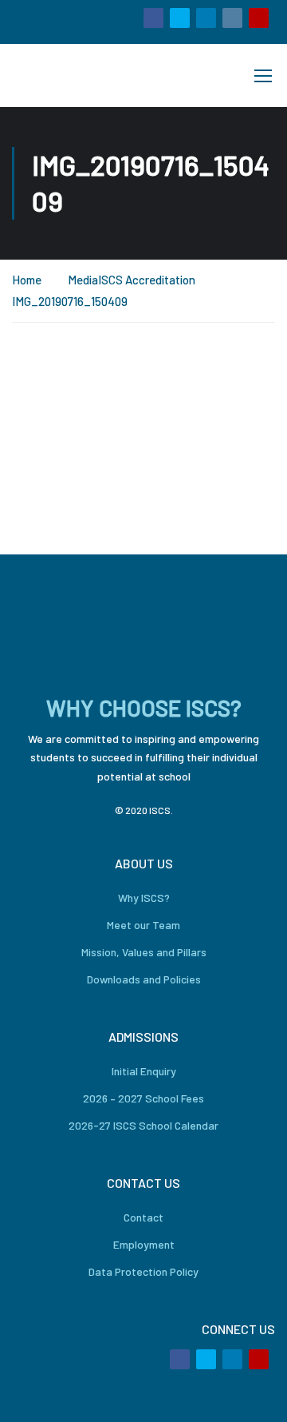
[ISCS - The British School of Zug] (66, 75)
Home (26, 279)
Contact (143, 1217)
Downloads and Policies (144, 979)
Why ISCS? (144, 897)
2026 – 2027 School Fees (143, 1098)
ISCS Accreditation (146, 279)
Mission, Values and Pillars (143, 952)
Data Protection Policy (143, 1271)
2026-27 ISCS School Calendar (143, 1125)
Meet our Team (143, 924)
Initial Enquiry (144, 1071)
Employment (144, 1244)
